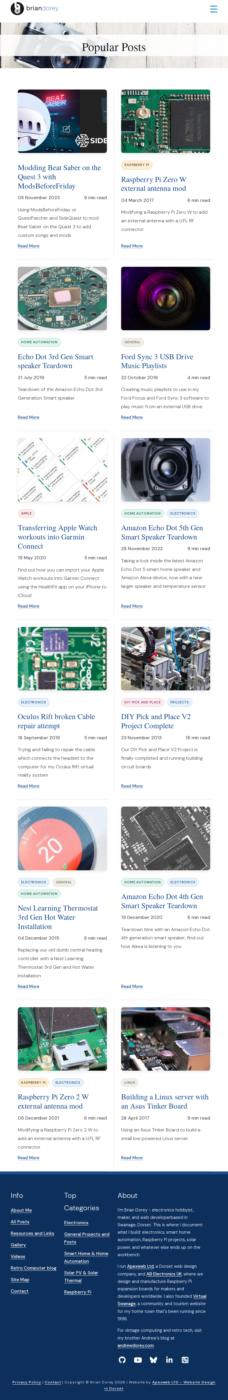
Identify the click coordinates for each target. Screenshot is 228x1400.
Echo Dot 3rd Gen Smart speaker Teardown (55, 361)
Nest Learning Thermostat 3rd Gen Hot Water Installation (58, 917)
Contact (19, 1291)
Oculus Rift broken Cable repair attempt (56, 720)
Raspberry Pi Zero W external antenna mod (153, 183)
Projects (179, 702)
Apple (26, 513)
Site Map (20, 1280)
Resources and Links (32, 1233)
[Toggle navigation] (213, 9)
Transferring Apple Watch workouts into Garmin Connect (57, 536)
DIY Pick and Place (142, 702)
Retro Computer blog (33, 1268)
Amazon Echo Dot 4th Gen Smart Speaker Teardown (162, 900)
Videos (18, 1256)
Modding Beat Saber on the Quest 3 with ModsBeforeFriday (59, 176)
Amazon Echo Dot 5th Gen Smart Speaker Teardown (162, 532)
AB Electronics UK (164, 1274)
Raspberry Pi (136, 165)
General (132, 342)
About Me (21, 1210)
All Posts (20, 1222)
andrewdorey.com (136, 1345)
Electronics (183, 513)
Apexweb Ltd (140, 1266)
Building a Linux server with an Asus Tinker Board (165, 1101)
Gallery (18, 1245)
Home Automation (39, 342)
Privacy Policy (26, 1382)
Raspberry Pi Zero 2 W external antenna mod (53, 1101)
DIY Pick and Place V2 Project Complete (156, 720)
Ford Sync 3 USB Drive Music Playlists (157, 361)
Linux (129, 1082)
